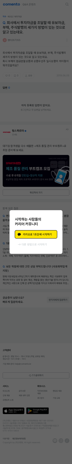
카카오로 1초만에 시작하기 (37, 234)
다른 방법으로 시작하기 (34, 244)
